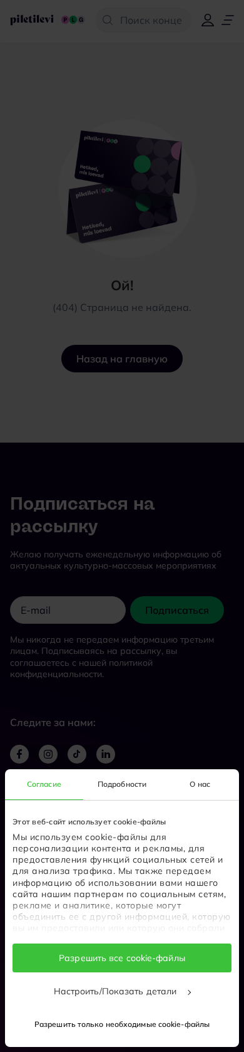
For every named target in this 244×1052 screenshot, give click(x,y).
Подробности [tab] (122, 784)
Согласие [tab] (44, 784)
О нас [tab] (200, 784)
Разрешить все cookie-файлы (122, 958)
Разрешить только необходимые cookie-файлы (122, 1024)
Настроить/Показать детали (117, 991)
